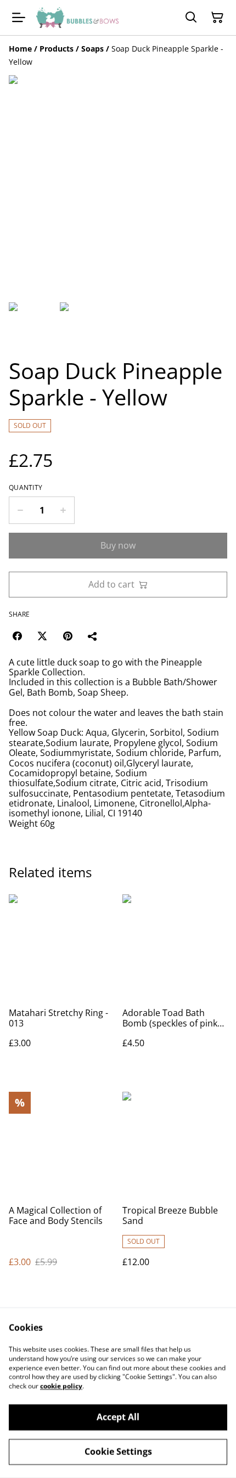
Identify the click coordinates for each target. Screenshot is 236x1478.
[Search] (191, 17)
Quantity (25, 488)
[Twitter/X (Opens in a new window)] (42, 636)
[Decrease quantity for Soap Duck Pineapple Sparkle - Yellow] (20, 510)
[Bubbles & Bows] (77, 17)
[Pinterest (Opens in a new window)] (67, 636)
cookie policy (61, 1386)
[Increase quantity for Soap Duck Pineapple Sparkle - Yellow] (63, 510)
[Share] (93, 636)
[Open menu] (18, 17)
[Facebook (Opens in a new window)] (17, 636)
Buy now (118, 545)
